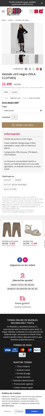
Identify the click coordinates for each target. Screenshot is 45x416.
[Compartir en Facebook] (26, 68)
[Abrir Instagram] (25, 260)
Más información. (8, 405)
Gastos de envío (23, 377)
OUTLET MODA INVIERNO (28, 206)
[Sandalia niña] (33, 229)
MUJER (13, 206)
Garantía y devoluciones (23, 380)
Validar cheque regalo (23, 387)
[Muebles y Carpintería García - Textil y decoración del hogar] (14, 11)
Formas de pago (23, 373)
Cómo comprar (23, 366)
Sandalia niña (28, 241)
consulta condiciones (22, 307)
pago (19, 87)
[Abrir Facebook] (19, 260)
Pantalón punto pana (10, 241)
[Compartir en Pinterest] (37, 68)
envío (13, 87)
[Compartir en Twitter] (30, 68)
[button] (16, 51)
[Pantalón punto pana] (11, 229)
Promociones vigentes (23, 384)
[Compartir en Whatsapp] (34, 68)
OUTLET (4, 206)
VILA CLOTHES (10, 208)
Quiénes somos (23, 370)
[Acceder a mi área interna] (36, 11)
